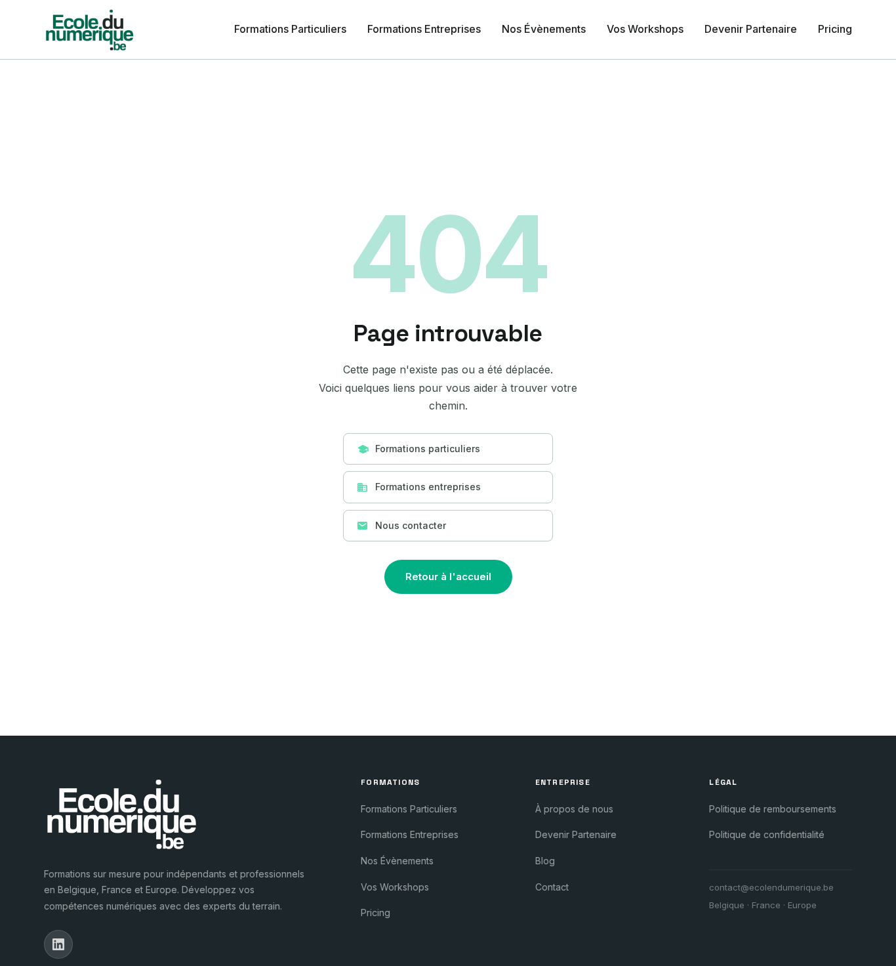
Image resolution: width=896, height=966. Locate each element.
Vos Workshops (645, 28)
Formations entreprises (419, 487)
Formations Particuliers (290, 28)
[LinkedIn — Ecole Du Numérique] (58, 944)
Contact (552, 886)
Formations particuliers (418, 449)
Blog (545, 860)
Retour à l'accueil (448, 576)
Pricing (835, 28)
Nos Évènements (544, 28)
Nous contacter (401, 525)
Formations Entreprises (424, 28)
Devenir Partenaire (750, 28)
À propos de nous (574, 808)
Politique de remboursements (772, 808)
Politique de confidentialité (767, 834)
